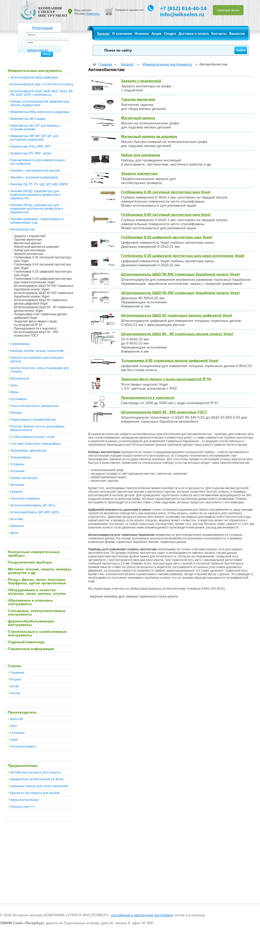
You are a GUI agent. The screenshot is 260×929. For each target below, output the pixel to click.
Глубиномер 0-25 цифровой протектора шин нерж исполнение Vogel (43, 280)
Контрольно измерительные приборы (34, 553)
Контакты (219, 34)
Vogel (14, 739)
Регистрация (42, 28)
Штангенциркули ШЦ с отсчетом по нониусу (41, 84)
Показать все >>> (22, 806)
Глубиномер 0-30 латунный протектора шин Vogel (42, 259)
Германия (17, 672)
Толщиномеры (20, 457)
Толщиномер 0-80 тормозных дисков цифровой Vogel (40, 316)
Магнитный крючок (27, 243)
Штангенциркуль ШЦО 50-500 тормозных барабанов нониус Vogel (43, 287)
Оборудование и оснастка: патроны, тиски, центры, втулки (37, 591)
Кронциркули (19, 378)
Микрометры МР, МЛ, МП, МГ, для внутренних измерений (34, 137)
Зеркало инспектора (28, 254)
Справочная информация (31, 649)
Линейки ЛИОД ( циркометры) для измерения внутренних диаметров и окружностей (36, 208)
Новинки (142, 34)
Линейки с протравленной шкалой (35, 170)
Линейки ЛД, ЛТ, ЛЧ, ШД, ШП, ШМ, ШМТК (39, 184)
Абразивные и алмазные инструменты (30, 602)
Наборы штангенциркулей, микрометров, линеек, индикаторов (40, 103)
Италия (15, 679)
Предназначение (23, 765)
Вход (47, 54)
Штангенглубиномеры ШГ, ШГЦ (32, 505)
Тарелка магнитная (28, 239)
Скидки (170, 34)
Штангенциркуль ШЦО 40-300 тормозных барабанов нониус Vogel (43, 294)
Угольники (17, 471)
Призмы (16, 412)
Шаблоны (17, 526)
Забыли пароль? (37, 50)
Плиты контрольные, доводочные (34, 406)
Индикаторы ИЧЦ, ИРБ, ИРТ (30, 146)
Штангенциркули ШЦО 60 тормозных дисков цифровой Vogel (40, 301)
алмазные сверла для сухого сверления (39, 786)
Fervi (13, 726)
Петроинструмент (23, 746)
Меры (14, 392)
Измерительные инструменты (35, 70)
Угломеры (17, 464)
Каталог (103, 34)
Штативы (16, 519)
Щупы (14, 533)
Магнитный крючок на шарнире (36, 246)
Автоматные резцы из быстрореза (35, 772)
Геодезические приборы (30, 562)
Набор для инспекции (29, 250)
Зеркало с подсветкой (29, 236)
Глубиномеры (20, 344)
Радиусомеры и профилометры (33, 419)
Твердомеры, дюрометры (28, 450)
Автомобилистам (22, 229)
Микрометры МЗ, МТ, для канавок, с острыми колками (35, 127)
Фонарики (17, 485)
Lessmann (17, 733)
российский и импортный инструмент (142, 915)
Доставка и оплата (193, 34)
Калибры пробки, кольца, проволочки (37, 351)
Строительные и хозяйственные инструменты (37, 633)
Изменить (93, 13)
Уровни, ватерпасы (24, 478)
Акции (156, 34)
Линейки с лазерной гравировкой (34, 177)
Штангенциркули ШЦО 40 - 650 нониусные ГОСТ (36, 333)
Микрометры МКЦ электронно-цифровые (40, 112)
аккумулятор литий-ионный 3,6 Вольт (37, 779)
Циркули (16, 491)
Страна (14, 666)
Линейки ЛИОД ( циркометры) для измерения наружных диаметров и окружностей (35, 194)
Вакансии (237, 34)
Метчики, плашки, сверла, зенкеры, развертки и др (40, 570)
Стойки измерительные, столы (32, 437)
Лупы (14, 385)
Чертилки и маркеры (25, 498)
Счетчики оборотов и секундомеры (35, 443)
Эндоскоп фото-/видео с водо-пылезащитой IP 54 (36, 323)
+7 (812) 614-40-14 (183, 8)
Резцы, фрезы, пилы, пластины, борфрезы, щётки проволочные (37, 581)
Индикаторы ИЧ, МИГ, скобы (30, 153)
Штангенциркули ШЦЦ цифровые (34, 77)
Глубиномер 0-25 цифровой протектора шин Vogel (43, 273)
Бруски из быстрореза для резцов (34, 793)
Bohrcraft (16, 719)
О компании (122, 34)
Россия (15, 693)
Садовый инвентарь (26, 642)
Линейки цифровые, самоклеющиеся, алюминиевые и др (37, 220)
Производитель (22, 712)
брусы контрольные (24, 800)
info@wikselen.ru (182, 14)
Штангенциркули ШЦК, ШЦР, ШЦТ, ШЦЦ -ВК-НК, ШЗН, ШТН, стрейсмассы (42, 92)
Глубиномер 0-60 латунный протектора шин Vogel (42, 266)
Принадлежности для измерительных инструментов (37, 161)
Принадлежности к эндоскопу (35, 328)
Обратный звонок (228, 10)
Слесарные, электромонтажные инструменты (36, 612)
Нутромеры (18, 399)
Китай (14, 686)
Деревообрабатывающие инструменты (31, 622)
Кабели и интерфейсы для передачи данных (36, 359)
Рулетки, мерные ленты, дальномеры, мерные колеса (37, 428)
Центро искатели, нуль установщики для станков (39, 369)
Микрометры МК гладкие (28, 119)
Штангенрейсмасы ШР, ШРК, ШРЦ (34, 512)
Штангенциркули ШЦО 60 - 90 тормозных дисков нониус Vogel (43, 308)
